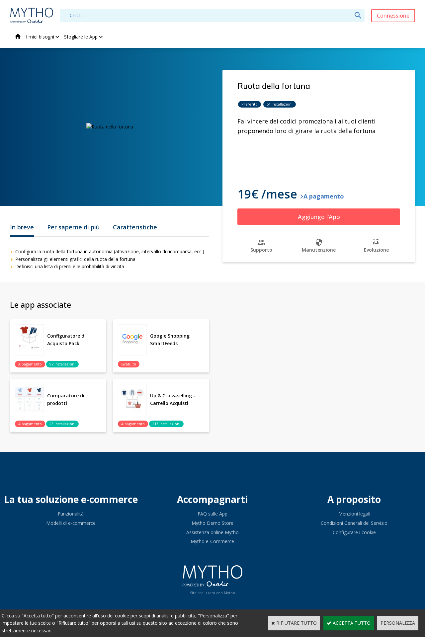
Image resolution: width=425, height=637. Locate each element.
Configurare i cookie (354, 532)
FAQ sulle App (212, 514)
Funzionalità (71, 514)
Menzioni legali (354, 514)
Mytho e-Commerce (212, 541)
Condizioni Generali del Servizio (354, 523)
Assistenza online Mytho (212, 532)
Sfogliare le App (81, 37)
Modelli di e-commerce (71, 523)
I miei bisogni (40, 37)
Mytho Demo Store (212, 523)
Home (18, 37)
